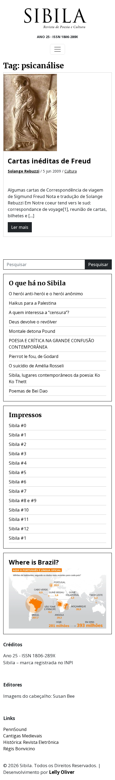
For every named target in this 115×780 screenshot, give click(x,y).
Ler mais (19, 227)
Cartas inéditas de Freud (49, 160)
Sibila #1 (17, 435)
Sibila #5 (17, 472)
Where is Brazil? (34, 562)
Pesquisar (98, 264)
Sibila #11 (19, 519)
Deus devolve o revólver (33, 322)
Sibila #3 (17, 454)
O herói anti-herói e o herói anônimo (46, 294)
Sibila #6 (17, 482)
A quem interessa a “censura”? (39, 312)
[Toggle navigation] (57, 49)
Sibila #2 (17, 444)
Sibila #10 (19, 510)
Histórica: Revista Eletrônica (31, 742)
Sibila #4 (17, 463)
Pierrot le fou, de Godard (33, 356)
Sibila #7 (17, 491)
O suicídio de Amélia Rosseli (36, 366)
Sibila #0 (17, 425)
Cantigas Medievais (22, 736)
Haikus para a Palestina (32, 303)
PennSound (14, 729)
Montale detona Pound (32, 331)
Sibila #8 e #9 (22, 500)
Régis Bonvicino (19, 749)
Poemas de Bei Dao (28, 391)
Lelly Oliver (61, 772)
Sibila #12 (19, 529)
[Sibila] (55, 18)
